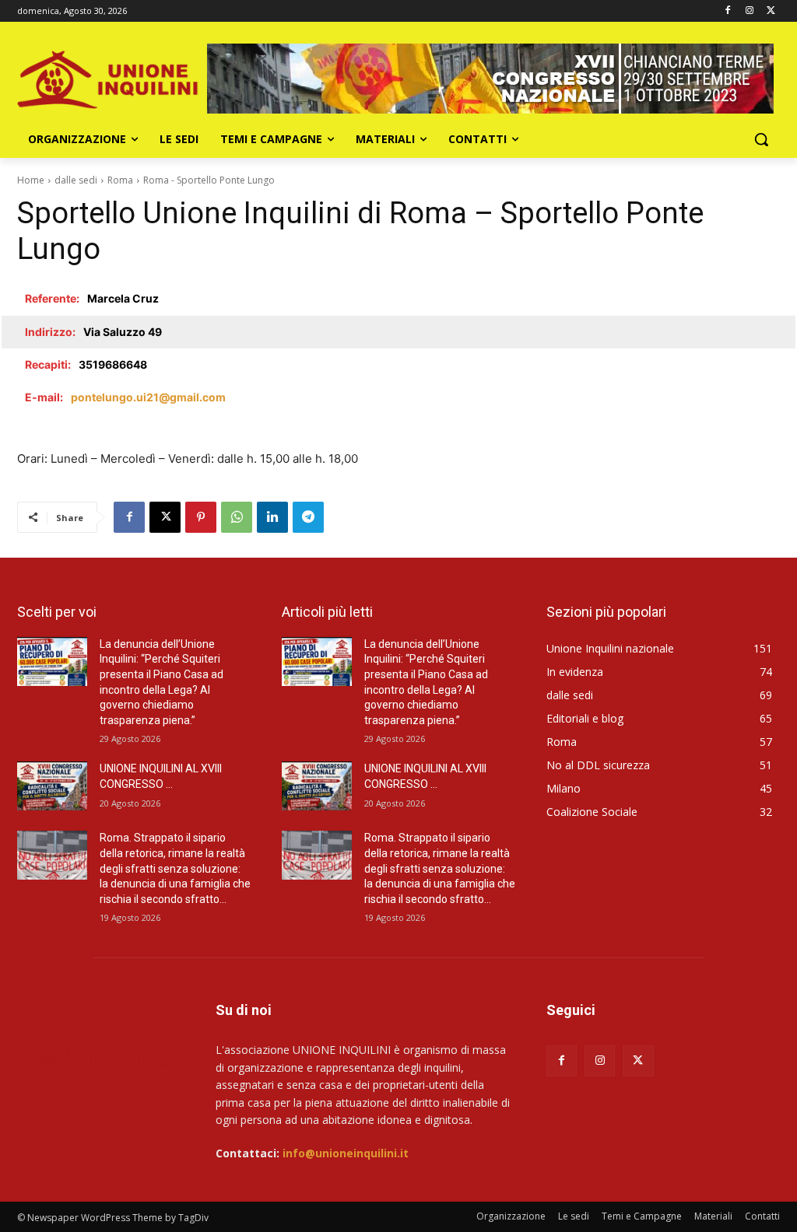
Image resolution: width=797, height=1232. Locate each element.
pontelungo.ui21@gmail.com (148, 397)
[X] (771, 11)
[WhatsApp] (236, 517)
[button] (761, 139)
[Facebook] (728, 11)
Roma (120, 180)
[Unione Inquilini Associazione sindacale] (108, 78)
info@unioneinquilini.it (346, 1153)
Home (30, 180)
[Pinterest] (200, 517)
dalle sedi (75, 180)
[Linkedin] (272, 517)
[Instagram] (749, 11)
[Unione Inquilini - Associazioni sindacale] (100, 1052)
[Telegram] (308, 517)
